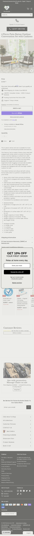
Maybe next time (17, 283)
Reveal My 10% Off (17, 272)
